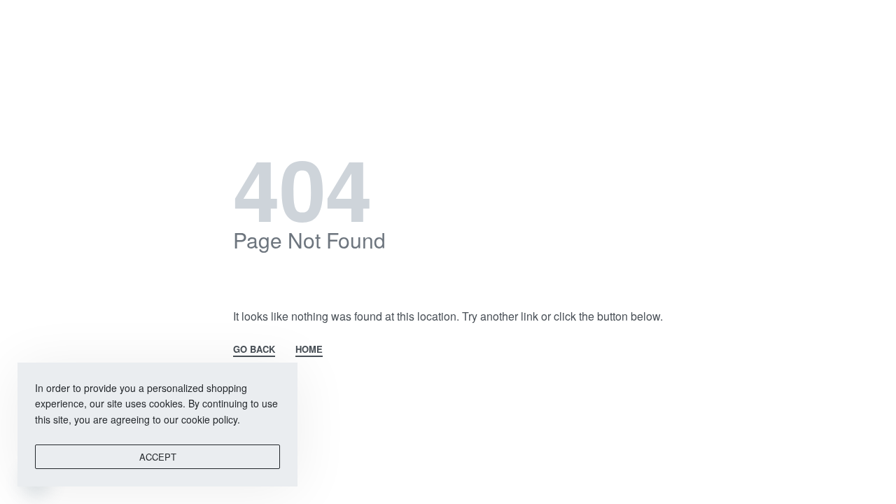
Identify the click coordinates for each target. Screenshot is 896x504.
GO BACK (254, 350)
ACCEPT (157, 456)
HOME (309, 350)
